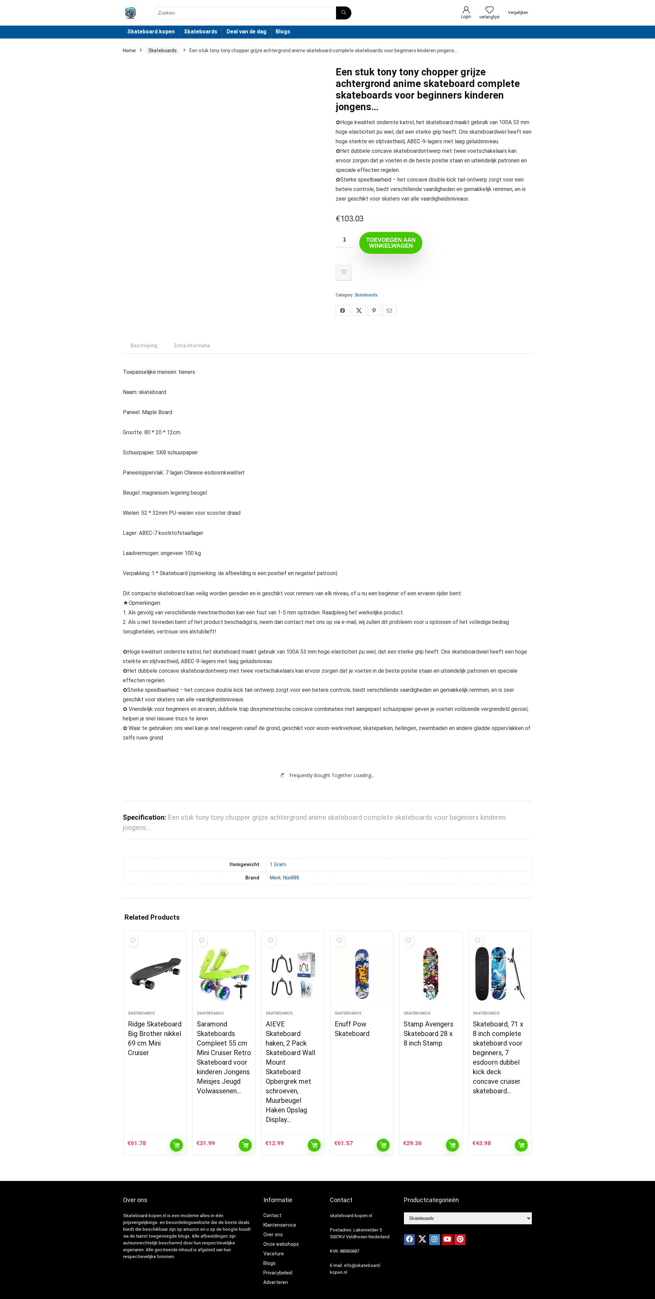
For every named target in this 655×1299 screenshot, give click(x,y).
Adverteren (275, 1282)
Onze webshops (281, 1244)
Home (129, 50)
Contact (272, 1215)
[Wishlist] (489, 10)
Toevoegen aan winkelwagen (391, 243)
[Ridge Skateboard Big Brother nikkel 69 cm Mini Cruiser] (155, 974)
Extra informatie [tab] (192, 345)
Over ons (273, 1234)
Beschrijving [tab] (144, 345)
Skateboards (200, 31)
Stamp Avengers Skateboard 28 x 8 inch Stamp (428, 1033)
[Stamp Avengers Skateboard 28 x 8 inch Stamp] (431, 974)
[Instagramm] (434, 1239)
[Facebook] (409, 1239)
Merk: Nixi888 (284, 878)
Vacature (273, 1253)
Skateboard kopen (151, 31)
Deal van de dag (246, 31)
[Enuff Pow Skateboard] (362, 974)
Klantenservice (279, 1225)
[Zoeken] (343, 12)
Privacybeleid (277, 1272)
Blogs (283, 31)
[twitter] (422, 1239)
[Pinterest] (459, 1239)
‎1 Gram (278, 864)
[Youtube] (447, 1239)
